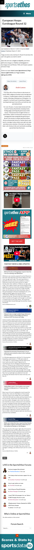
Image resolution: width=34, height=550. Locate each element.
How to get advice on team (15, 483)
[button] (2, 2)
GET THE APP (17, 241)
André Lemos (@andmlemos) (19, 70)
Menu (28, 14)
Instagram (24, 63)
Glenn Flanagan (14, 491)
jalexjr (11, 507)
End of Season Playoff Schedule (16, 489)
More (5, 458)
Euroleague (5, 146)
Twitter (16, 63)
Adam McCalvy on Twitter (12, 451)
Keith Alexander (14, 499)
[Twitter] (5, 136)
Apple (15, 60)
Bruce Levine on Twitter (11, 342)
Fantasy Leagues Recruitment (16, 469)
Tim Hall (12, 485)
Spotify (21, 60)
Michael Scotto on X (10, 304)
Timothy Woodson (14, 471)
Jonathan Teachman (15, 479)
